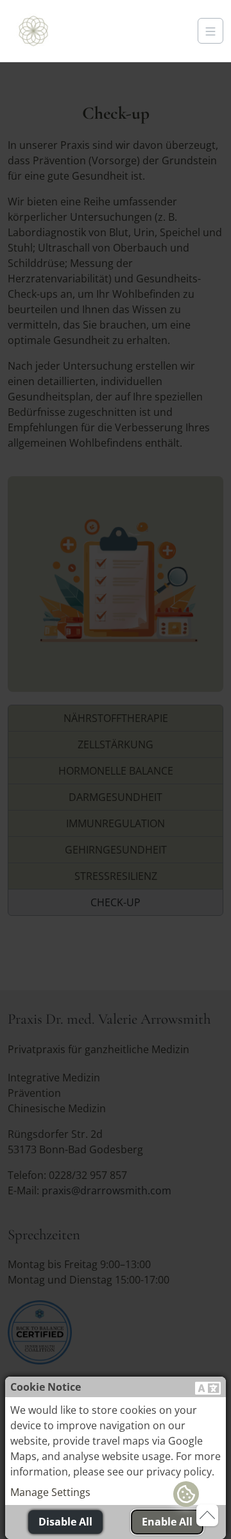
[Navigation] (210, 31)
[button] (208, 1387)
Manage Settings (50, 1492)
